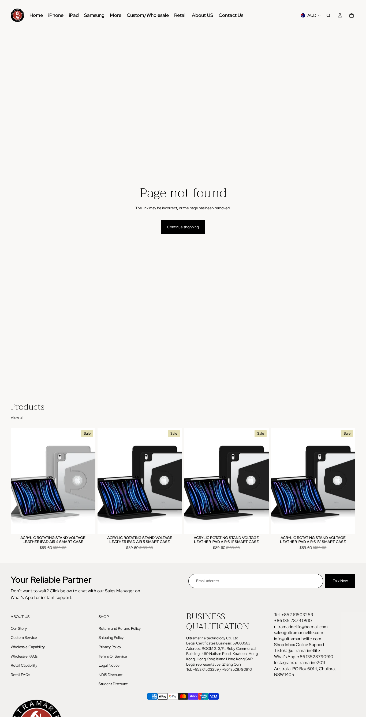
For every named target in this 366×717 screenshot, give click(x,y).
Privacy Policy (110, 646)
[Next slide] (87, 481)
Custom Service (24, 637)
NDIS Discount (110, 674)
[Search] (328, 15)
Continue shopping (183, 227)
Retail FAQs (20, 674)
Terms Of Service (113, 656)
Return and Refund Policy (120, 628)
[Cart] (351, 15)
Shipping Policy (111, 637)
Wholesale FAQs (24, 656)
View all (17, 417)
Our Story (19, 628)
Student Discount (113, 684)
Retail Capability (24, 665)
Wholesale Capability (28, 646)
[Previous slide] (19, 481)
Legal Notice (109, 665)
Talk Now (340, 580)
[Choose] (87, 525)
